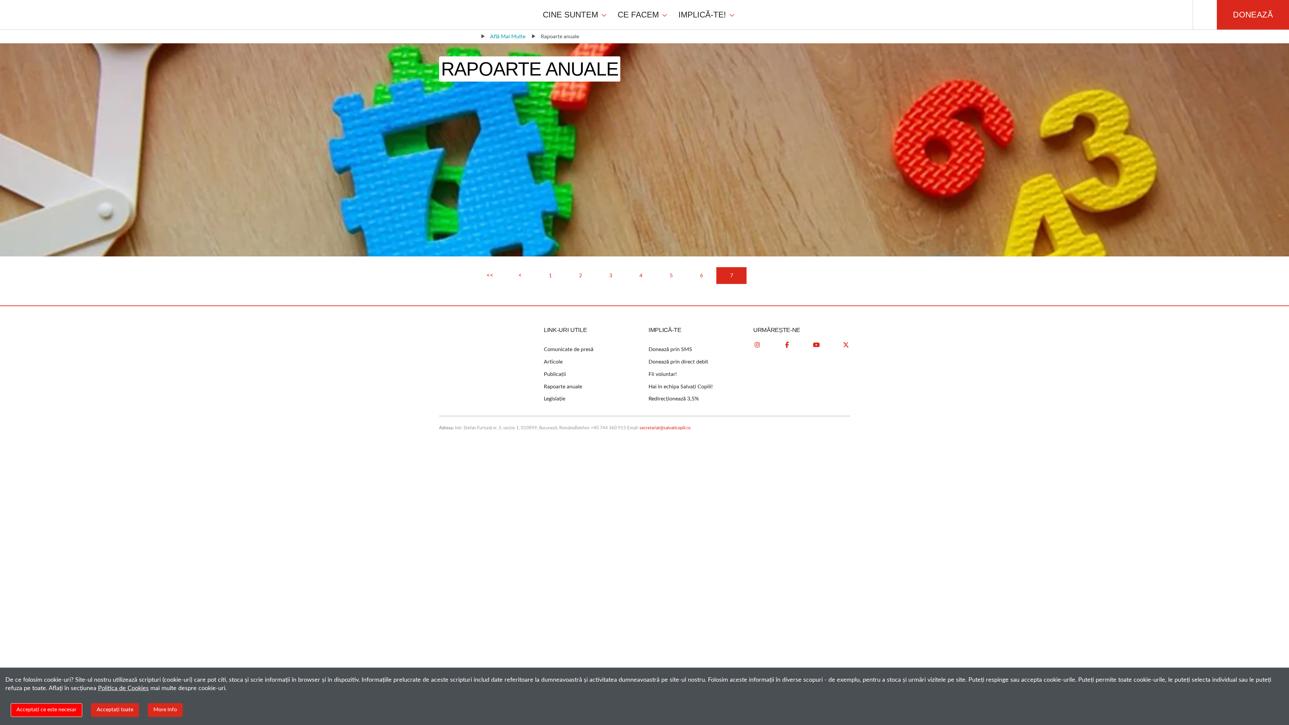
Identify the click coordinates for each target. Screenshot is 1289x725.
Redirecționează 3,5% (674, 398)
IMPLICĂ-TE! (702, 14)
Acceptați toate (115, 709)
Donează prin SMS (670, 349)
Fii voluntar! (663, 374)
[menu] (639, 14)
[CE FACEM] (665, 14)
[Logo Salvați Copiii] (466, 349)
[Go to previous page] (520, 275)
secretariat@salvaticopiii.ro (664, 428)
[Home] (471, 37)
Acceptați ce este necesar (46, 709)
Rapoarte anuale (563, 386)
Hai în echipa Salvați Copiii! (681, 386)
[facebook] (787, 345)
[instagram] (757, 345)
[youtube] (816, 345)
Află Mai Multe (507, 36)
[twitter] (846, 345)
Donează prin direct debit (678, 362)
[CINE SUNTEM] (604, 14)
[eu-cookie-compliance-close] (1279, 679)
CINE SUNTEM (570, 14)
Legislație (554, 398)
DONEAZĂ (1253, 14)
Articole (553, 362)
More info (165, 709)
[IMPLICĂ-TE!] (732, 14)
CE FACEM (638, 14)
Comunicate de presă (568, 349)
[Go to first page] (490, 275)
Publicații (555, 374)
